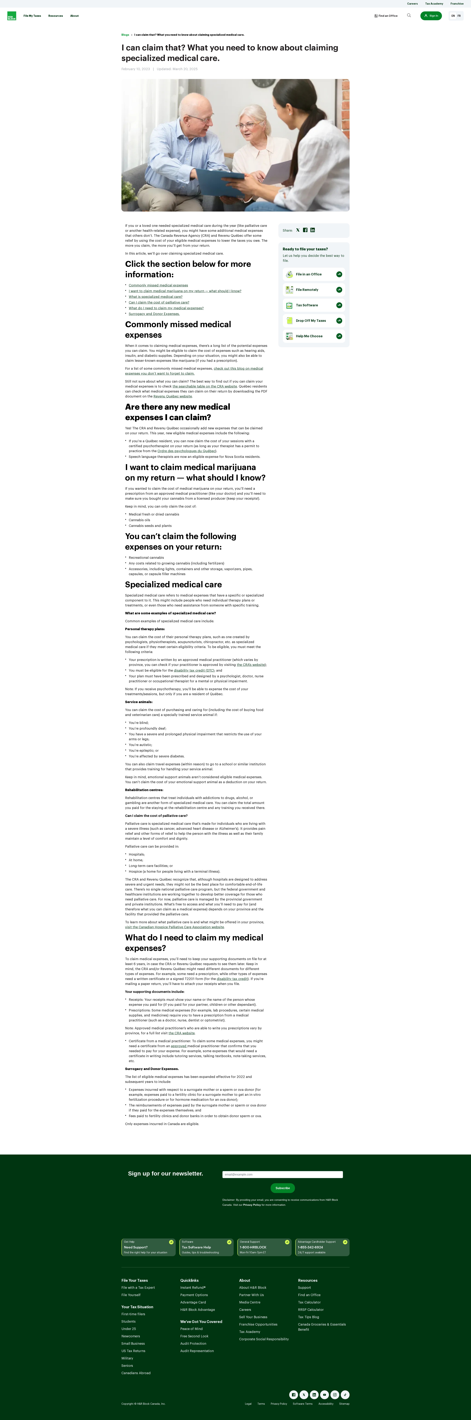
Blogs (125, 35)
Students (128, 1321)
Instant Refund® (193, 1287)
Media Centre (249, 1302)
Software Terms (303, 1404)
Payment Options (194, 1295)
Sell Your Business (253, 1317)
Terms (261, 1404)
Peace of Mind (191, 1329)
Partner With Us (251, 1295)
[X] (304, 1394)
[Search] (409, 15)
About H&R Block (252, 1287)
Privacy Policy (279, 1404)
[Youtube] (324, 1394)
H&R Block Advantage (197, 1309)
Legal (248, 1404)
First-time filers (133, 1314)
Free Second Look (194, 1336)
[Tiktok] (345, 1394)
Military (127, 1358)
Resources (55, 16)
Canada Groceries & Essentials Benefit (322, 1327)
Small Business (133, 1343)
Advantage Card (193, 1302)
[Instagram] (334, 1394)
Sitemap (344, 1404)
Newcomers (130, 1336)
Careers (412, 3)
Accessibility (325, 1404)
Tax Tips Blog (308, 1317)
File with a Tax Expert (138, 1287)
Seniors (127, 1365)
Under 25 (128, 1329)
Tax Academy (434, 3)
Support (304, 1287)
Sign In (434, 16)
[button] (431, 15)
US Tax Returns (133, 1351)
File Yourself (131, 1295)
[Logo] (11, 15)
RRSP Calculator (311, 1309)
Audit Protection (193, 1343)
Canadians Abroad (135, 1373)
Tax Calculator (309, 1302)
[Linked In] (314, 1394)
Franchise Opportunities (258, 1324)
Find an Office (309, 1295)
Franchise (457, 3)
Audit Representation (197, 1351)
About (74, 16)
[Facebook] (293, 1394)
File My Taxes (32, 16)
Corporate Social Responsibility (264, 1339)
